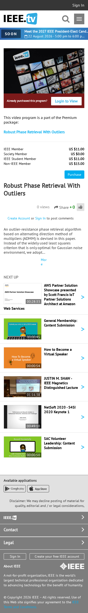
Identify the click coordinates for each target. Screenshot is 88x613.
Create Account (19, 218)
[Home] (20, 19)
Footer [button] (10, 517)
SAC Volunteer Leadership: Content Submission (59, 443)
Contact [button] (11, 529)
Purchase (74, 174)
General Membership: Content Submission (60, 322)
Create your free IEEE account (57, 556)
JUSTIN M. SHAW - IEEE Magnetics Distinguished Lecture (61, 383)
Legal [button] (9, 542)
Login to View (66, 101)
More (44, 262)
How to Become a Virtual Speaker (58, 351)
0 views (43, 207)
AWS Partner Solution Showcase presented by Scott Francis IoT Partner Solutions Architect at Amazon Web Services (40, 297)
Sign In (78, 5)
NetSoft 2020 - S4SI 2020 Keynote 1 (60, 409)
